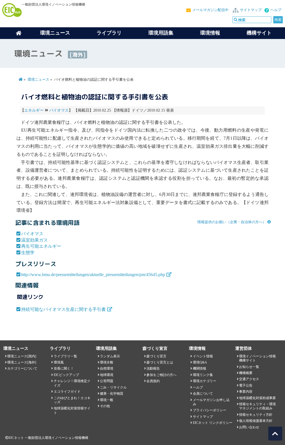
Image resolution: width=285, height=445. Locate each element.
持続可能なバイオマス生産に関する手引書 (63, 309)
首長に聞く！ (64, 368)
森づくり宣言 (156, 356)
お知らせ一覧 (249, 367)
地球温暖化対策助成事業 (257, 398)
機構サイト (259, 33)
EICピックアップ (66, 375)
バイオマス (59, 110)
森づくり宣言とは (159, 362)
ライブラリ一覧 (65, 356)
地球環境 (106, 375)
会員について (203, 393)
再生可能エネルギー (41, 246)
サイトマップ (251, 10)
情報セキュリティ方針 (255, 415)
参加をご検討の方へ (161, 375)
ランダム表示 (110, 356)
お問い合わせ (249, 427)
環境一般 (106, 400)
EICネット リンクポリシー (212, 423)
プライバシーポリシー (209, 410)
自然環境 (106, 368)
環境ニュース (38, 80)
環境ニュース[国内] (21, 356)
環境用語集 (160, 33)
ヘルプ (276, 10)
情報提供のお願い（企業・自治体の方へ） (231, 222)
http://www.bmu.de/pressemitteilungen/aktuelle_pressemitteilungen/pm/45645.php (93, 274)
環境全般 (106, 362)
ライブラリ (109, 33)
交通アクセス (249, 379)
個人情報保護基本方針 (255, 421)
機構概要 (245, 373)
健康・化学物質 (111, 393)
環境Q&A (200, 362)
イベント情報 (203, 356)
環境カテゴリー (204, 381)
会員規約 (153, 381)
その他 (105, 406)
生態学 (28, 252)
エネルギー (34, 110)
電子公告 (245, 385)
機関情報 (199, 368)
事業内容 (245, 392)
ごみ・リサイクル (113, 387)
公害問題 (106, 381)
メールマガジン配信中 (210, 10)
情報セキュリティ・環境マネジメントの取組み (257, 406)
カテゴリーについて (22, 368)
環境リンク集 (203, 375)
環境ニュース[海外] (21, 362)
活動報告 (153, 368)
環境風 (59, 362)
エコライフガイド (67, 392)
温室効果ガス (34, 240)
